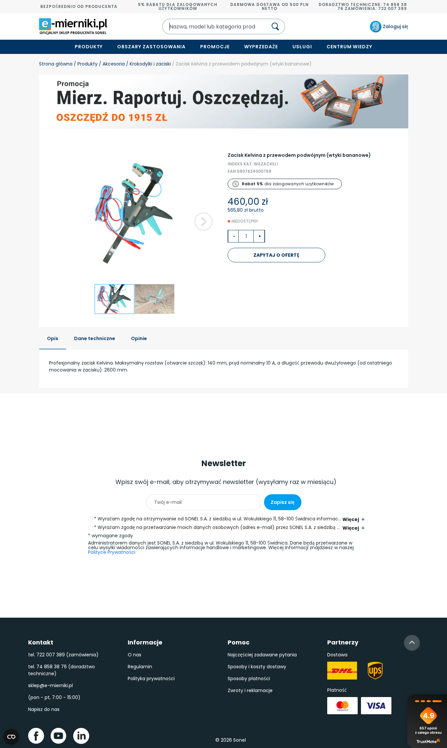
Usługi (302, 46)
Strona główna (55, 64)
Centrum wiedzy (350, 46)
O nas (134, 654)
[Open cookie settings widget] (11, 737)
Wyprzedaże (261, 46)
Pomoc (238, 642)
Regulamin (140, 666)
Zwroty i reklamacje (250, 690)
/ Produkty (85, 64)
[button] (203, 221)
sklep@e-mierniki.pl (50, 685)
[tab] (52, 339)
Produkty (89, 46)
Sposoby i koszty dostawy (257, 666)
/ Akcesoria (111, 64)
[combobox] (209, 26)
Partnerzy (342, 642)
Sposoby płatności (249, 678)
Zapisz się (282, 502)
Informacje (145, 642)
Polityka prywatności (151, 678)
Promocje (215, 46)
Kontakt (40, 642)
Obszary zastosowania (151, 46)
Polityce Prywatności (111, 552)
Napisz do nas (44, 709)
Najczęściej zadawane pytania (262, 654)
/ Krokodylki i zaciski (148, 64)
